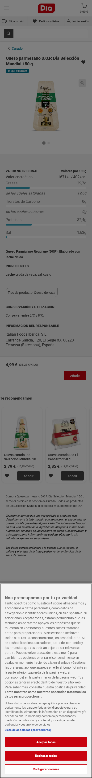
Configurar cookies (46, 769)
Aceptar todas (46, 742)
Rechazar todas (46, 756)
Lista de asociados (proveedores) (28, 730)
